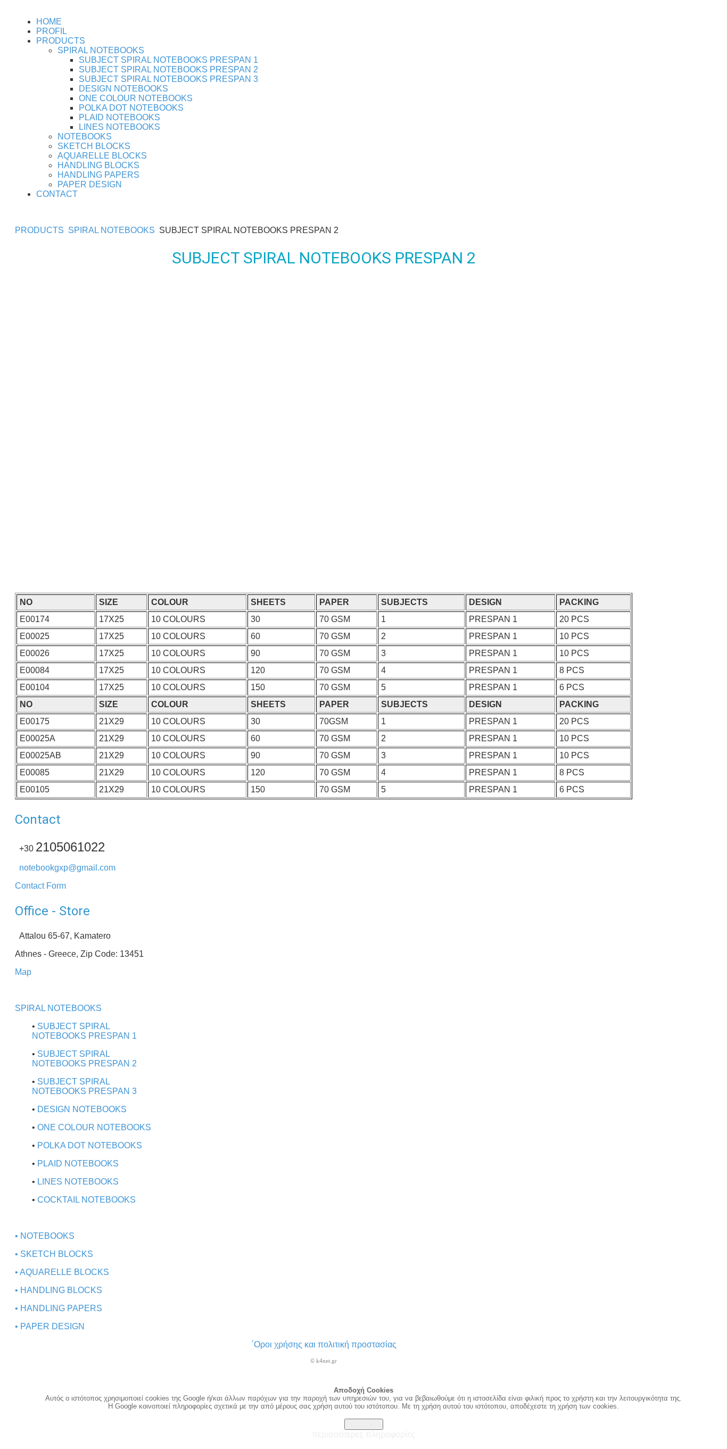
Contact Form (40, 885)
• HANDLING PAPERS (58, 1308)
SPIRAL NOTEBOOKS (111, 230)
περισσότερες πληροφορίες (363, 1434)
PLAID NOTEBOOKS (78, 1163)
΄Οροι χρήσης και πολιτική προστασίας (323, 1344)
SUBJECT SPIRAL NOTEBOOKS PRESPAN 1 (84, 1031)
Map (23, 971)
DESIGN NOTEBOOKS (82, 1109)
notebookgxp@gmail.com (67, 867)
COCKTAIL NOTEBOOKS (86, 1199)
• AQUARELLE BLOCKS (62, 1272)
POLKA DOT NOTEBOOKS (89, 1145)
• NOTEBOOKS (45, 1235)
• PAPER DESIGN (50, 1326)
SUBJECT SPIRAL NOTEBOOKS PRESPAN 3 (84, 1086)
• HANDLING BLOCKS (58, 1290)
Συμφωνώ (364, 1424)
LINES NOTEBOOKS (78, 1181)
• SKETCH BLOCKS (54, 1253)
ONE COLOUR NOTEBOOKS (94, 1127)
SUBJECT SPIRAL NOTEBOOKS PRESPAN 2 (84, 1058)
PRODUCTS (39, 230)
